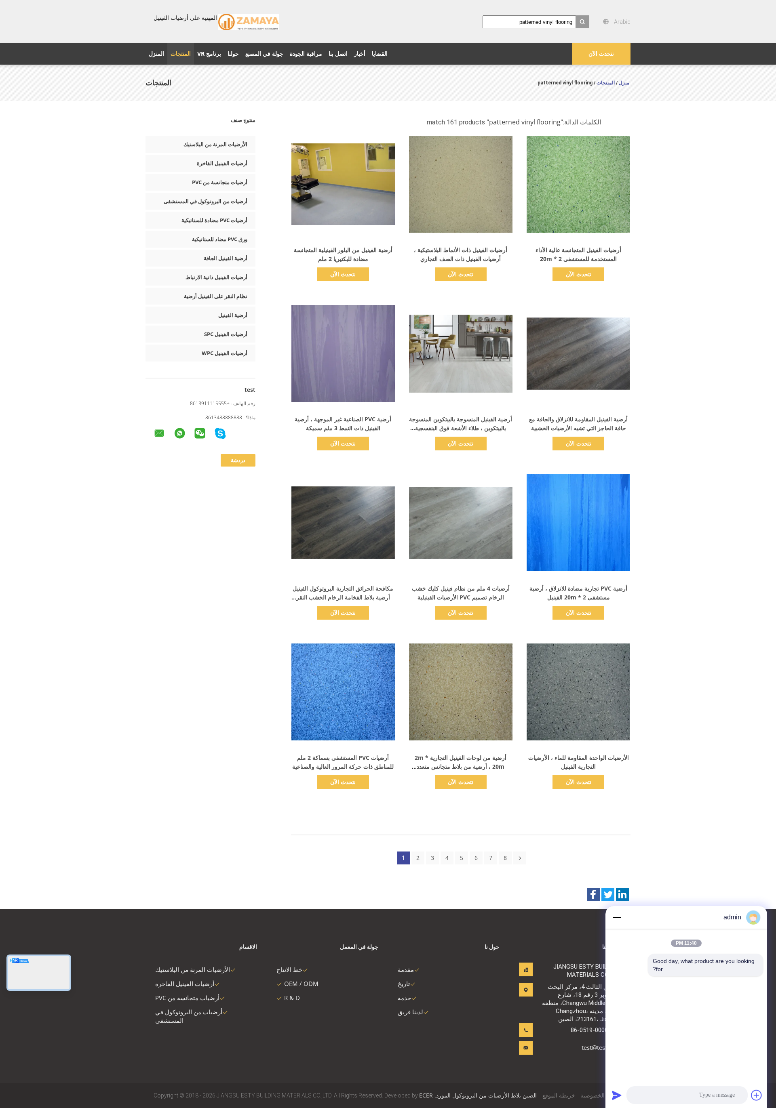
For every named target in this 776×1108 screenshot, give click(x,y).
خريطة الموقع (558, 1095)
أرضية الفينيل (232, 315)
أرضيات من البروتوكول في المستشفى (205, 201)
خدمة (404, 998)
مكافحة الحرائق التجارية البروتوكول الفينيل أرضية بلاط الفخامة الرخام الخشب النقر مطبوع (343, 597)
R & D (292, 998)
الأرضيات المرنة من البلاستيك (215, 144)
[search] (582, 21)
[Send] (616, 1095)
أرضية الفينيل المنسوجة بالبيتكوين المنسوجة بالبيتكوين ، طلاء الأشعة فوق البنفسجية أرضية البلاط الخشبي (460, 428)
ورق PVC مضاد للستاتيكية (219, 239)
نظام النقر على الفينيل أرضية (215, 296)
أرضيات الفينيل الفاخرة (222, 163)
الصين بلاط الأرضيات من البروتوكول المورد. (485, 1095)
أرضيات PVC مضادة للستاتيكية (214, 220)
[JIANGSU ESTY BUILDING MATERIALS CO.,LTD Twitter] (607, 894)
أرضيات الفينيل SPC (225, 334)
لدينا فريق (410, 1012)
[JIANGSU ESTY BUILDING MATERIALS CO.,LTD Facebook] (593, 894)
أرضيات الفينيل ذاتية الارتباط (216, 277)
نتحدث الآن (601, 53)
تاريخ (404, 984)
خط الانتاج (289, 969)
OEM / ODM (301, 984)
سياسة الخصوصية (601, 1095)
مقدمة (406, 969)
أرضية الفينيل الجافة (225, 258)
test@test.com (601, 1047)
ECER (426, 1095)
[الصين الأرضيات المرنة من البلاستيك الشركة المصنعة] (248, 21)
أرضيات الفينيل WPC (224, 353)
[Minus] (617, 917)
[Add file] (756, 1095)
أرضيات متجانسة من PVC (219, 182)
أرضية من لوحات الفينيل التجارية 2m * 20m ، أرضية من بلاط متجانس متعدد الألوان (460, 766)
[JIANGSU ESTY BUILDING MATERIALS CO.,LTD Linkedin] (622, 894)
